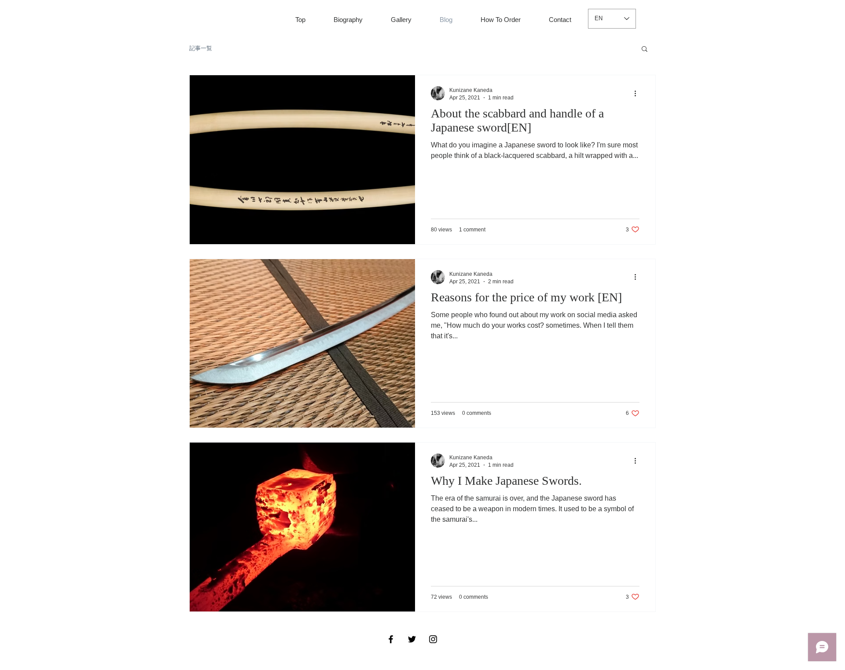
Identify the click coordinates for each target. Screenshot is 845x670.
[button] (644, 49)
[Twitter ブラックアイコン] (412, 639)
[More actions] (638, 93)
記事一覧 (200, 48)
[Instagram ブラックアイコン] (433, 639)
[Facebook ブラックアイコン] (391, 639)
